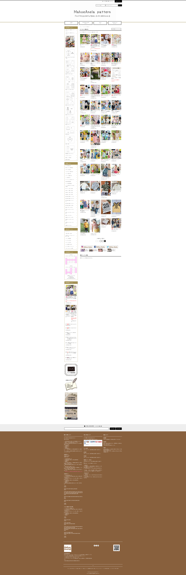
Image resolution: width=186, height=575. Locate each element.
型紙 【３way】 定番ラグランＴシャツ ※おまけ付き (116, 126)
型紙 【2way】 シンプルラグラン (116, 174)
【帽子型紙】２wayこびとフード (105, 77)
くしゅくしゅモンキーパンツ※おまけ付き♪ (95, 81)
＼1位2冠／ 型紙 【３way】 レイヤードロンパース (105, 63)
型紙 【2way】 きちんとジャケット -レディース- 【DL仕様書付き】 (72, 353)
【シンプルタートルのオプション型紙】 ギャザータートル (116, 192)
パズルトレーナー (103, 196)
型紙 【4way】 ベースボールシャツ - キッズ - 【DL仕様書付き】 (105, 111)
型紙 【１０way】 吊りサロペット (71, 328)
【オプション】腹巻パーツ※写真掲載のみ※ (116, 78)
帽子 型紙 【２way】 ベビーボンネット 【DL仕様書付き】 (105, 45)
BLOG (100, 23)
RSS (115, 568)
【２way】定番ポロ (82, 233)
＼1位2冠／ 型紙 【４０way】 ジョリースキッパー (105, 126)
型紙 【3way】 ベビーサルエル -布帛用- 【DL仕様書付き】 (116, 63)
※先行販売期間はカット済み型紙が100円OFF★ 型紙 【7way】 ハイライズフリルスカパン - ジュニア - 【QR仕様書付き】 (73, 314)
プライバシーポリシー (99, 568)
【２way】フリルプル (93, 233)
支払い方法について (73, 568)
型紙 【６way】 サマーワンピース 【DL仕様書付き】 (84, 210)
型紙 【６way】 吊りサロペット (84, 95)
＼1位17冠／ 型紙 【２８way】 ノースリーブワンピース (105, 95)
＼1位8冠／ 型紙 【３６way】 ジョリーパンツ (116, 95)
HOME (71, 23)
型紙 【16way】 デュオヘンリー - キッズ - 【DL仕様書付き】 (116, 111)
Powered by (88, 573)
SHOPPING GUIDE (85, 23)
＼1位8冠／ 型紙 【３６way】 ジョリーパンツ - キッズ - (116, 229)
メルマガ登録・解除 (106, 1)
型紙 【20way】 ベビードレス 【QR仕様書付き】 (116, 45)
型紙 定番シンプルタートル (83, 191)
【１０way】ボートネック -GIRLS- (95, 174)
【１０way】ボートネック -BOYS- (84, 174)
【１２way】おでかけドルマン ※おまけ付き (85, 160)
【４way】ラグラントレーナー (116, 159)
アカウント (112, 1)
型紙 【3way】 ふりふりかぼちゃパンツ (84, 45)
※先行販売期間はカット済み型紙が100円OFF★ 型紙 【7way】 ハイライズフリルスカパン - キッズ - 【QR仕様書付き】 (95, 46)
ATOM (117, 568)
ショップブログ (112, 568)
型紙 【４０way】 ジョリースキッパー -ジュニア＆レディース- (71, 348)
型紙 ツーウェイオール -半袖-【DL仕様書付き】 (95, 63)
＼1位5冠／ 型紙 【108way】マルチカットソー (85, 111)
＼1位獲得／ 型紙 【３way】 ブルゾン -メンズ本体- (71, 343)
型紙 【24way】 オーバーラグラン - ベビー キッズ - (95, 111)
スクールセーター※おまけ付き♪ (105, 177)
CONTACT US (114, 23)
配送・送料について (79, 568)
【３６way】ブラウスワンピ (94, 159)
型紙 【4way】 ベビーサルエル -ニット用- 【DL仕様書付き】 (84, 78)
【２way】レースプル (104, 225)
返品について (85, 568)
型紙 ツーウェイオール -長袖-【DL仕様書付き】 (85, 63)
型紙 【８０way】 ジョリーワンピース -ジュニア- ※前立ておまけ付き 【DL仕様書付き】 (71, 338)
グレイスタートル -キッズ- (94, 191)
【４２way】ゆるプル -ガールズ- (95, 145)
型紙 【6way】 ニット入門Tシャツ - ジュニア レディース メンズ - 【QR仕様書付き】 (68, 313)
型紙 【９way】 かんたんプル (85, 125)
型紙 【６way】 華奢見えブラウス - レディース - (71, 358)
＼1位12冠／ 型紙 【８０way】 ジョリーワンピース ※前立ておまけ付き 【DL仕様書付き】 (95, 96)
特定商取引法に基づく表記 (91, 568)
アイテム (119, 1)
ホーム (68, 568)
